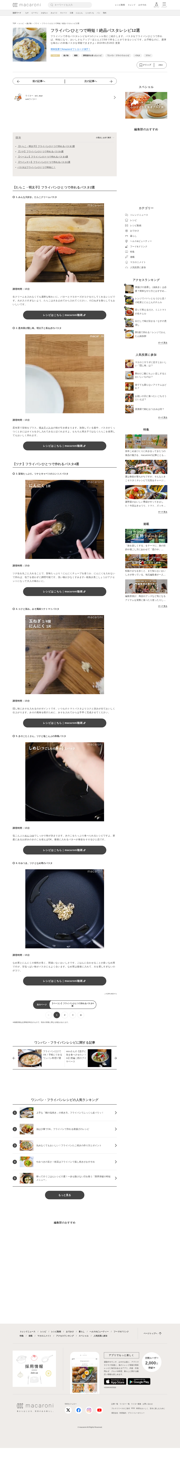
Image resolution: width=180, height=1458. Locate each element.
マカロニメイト (44, 1336)
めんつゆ (29, 835)
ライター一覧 (125, 1404)
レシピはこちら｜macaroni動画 (63, 315)
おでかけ (70, 1331)
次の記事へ (90, 81)
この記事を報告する (110, 993)
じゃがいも (90, 13)
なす (27, 13)
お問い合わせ (148, 1404)
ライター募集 (136, 1404)
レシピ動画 (120, 5)
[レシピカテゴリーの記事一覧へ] (55, 55)
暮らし (82, 1331)
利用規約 (123, 1413)
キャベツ (63, 13)
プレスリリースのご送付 (120, 1408)
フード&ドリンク (121, 1331)
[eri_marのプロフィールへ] (65, 97)
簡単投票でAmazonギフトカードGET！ (71, 49)
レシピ (43, 1331)
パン (98, 13)
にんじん (79, 13)
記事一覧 (114, 1404)
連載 (30, 1336)
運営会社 (114, 1413)
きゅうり (54, 13)
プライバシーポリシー (136, 1413)
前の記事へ (38, 81)
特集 (22, 1336)
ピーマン (35, 13)
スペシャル (84, 1336)
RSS (133, 1408)
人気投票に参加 (100, 1336)
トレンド (132, 5)
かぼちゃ (44, 13)
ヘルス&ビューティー (99, 1331)
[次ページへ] (80, 1015)
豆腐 (71, 13)
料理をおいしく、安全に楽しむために (150, 1408)
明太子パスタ (46, 428)
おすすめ (142, 5)
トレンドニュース (27, 1331)
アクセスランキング (65, 1336)
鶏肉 (104, 13)
